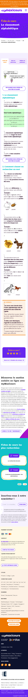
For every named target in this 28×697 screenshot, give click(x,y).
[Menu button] (26, 10)
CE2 (13, 40)
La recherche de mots (14, 461)
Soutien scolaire (14, 621)
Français (18, 40)
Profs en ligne (21, 409)
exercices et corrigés (9, 412)
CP (8, 40)
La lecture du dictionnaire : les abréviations (14, 475)
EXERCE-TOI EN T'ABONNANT (11, 431)
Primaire (3, 40)
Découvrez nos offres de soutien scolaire (14, 88)
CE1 (10, 40)
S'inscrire (22, 504)
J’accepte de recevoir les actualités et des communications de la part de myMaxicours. (15, 510)
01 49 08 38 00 (5, 541)
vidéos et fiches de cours (12, 419)
